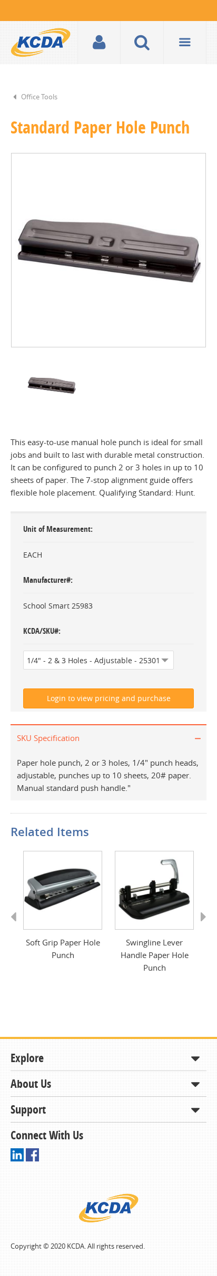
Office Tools (39, 96)
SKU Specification (48, 738)
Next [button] (199, 926)
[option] (108, 250)
